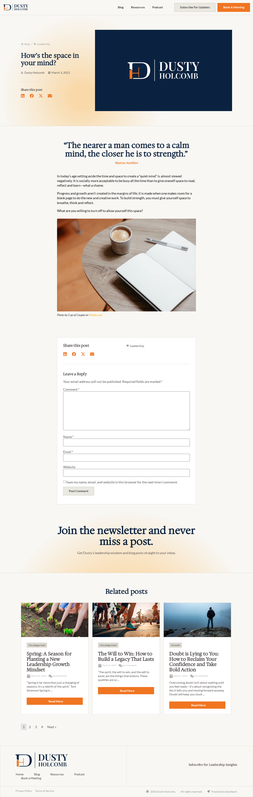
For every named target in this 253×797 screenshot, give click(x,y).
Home (20, 774)
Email (68, 451)
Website (69, 467)
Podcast (157, 7)
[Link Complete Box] (54, 658)
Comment (71, 389)
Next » (51, 727)
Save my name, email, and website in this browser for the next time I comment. (122, 482)
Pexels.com (95, 315)
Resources (138, 7)
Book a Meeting (31, 778)
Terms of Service (44, 790)
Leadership (43, 44)
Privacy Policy (24, 790)
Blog (121, 7)
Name (68, 436)
